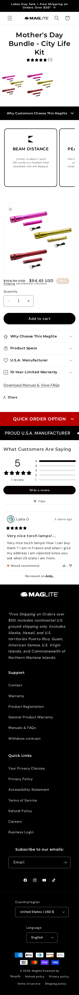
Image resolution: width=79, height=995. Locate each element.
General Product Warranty (30, 717)
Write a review (39, 490)
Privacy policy (59, 976)
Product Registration (26, 706)
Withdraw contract (24, 738)
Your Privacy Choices (26, 768)
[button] (9, 18)
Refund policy (34, 976)
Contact (15, 685)
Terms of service (28, 983)
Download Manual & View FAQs (32, 385)
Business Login (21, 832)
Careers (15, 821)
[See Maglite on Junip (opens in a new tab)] (49, 576)
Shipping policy (55, 983)
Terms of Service (22, 800)
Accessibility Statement (28, 789)
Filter (42, 501)
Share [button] (12, 397)
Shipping (9, 283)
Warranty (16, 696)
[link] (39, 60)
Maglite (37, 971)
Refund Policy (20, 811)
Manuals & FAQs (22, 728)
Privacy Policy (20, 779)
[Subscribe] (65, 862)
